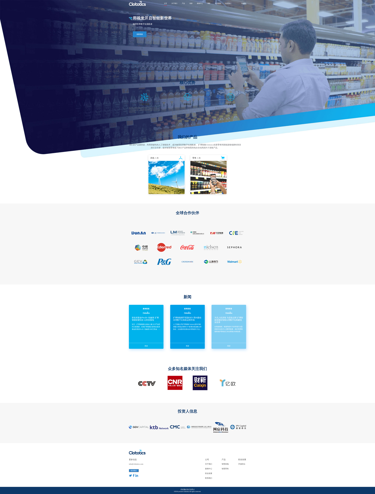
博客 (208, 3)
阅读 (146, 346)
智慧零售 (225, 469)
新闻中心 (200, 3)
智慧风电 (225, 464)
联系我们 (228, 3)
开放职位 (241, 464)
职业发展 (218, 3)
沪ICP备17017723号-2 (187, 489)
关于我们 (174, 3)
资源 (190, 3)
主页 (165, 3)
